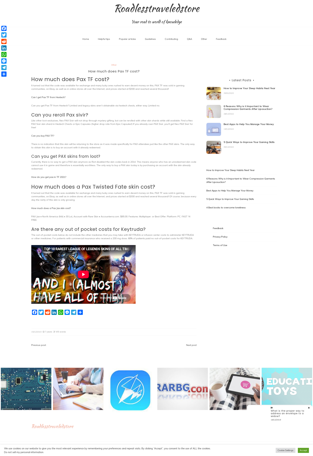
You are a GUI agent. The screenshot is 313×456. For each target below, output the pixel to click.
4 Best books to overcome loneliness (226, 207)
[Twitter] (4, 35)
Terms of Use (220, 245)
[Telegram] (4, 67)
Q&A (189, 39)
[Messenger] (4, 61)
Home (85, 39)
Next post (191, 345)
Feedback (221, 39)
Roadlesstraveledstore (156, 8)
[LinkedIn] (4, 48)
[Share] (4, 74)
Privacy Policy (220, 236)
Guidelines (150, 39)
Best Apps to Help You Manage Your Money (249, 124)
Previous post (38, 345)
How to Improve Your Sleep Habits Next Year (249, 88)
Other (204, 39)
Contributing (171, 39)
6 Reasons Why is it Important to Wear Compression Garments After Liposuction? (248, 107)
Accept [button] (303, 450)
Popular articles (127, 39)
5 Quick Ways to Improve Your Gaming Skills (249, 142)
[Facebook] (4, 28)
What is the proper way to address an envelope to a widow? (287, 413)
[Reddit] (4, 41)
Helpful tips (104, 39)
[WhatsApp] (4, 54)
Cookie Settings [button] (285, 450)
